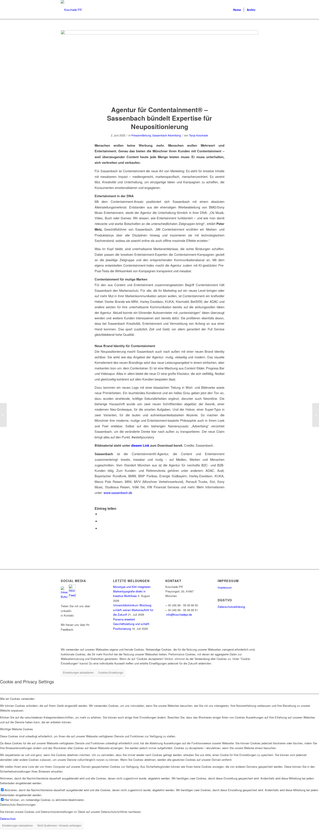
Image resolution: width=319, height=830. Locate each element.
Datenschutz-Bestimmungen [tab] (18, 804)
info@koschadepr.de (179, 614)
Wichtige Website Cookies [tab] (16, 729)
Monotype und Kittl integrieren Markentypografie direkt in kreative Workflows (132, 591)
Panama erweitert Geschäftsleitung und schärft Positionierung (131, 624)
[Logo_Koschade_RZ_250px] (71, 10)
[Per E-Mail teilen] (100, 528)
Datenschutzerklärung (231, 607)
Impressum (225, 587)
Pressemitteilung (141, 135)
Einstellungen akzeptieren (78, 672)
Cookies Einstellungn (110, 672)
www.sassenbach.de (118, 492)
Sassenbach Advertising (166, 135)
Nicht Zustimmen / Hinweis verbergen (59, 825)
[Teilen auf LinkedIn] (100, 521)
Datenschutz (8, 819)
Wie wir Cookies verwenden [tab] (17, 699)
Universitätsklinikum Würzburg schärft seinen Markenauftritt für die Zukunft (133, 610)
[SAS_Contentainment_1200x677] (159, 65)
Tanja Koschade (198, 135)
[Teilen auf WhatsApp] (100, 514)
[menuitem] (237, 10)
